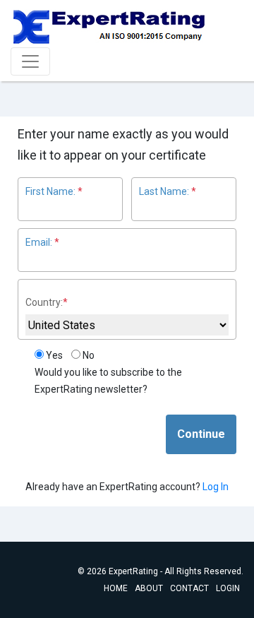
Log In (215, 486)
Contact (189, 588)
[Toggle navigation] (30, 61)
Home (116, 588)
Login (228, 588)
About (149, 588)
